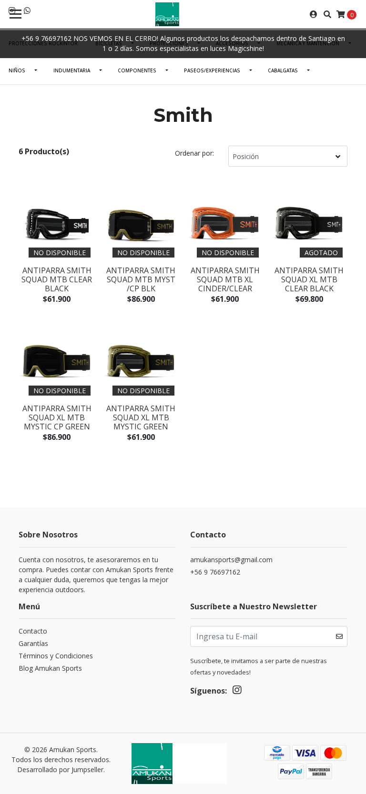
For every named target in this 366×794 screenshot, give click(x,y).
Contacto (33, 630)
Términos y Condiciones (56, 655)
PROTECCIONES (169, 43)
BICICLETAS (108, 43)
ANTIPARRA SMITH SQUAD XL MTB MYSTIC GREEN (140, 417)
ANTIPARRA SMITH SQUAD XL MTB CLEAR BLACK (309, 279)
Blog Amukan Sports (50, 668)
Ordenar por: (194, 153)
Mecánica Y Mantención (307, 43)
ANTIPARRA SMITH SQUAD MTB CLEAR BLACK (56, 279)
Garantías (33, 643)
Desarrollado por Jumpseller (60, 769)
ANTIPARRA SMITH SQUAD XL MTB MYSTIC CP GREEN (57, 417)
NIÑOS (17, 70)
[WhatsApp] (27, 10)
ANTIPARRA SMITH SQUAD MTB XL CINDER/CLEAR (225, 279)
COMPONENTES (137, 70)
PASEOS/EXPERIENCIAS (212, 70)
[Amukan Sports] (183, 14)
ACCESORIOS (232, 43)
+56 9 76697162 (215, 571)
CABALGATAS (283, 70)
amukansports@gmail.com (231, 559)
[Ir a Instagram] (237, 691)
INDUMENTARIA (71, 70)
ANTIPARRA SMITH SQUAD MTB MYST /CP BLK (140, 279)
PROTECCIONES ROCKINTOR (43, 43)
